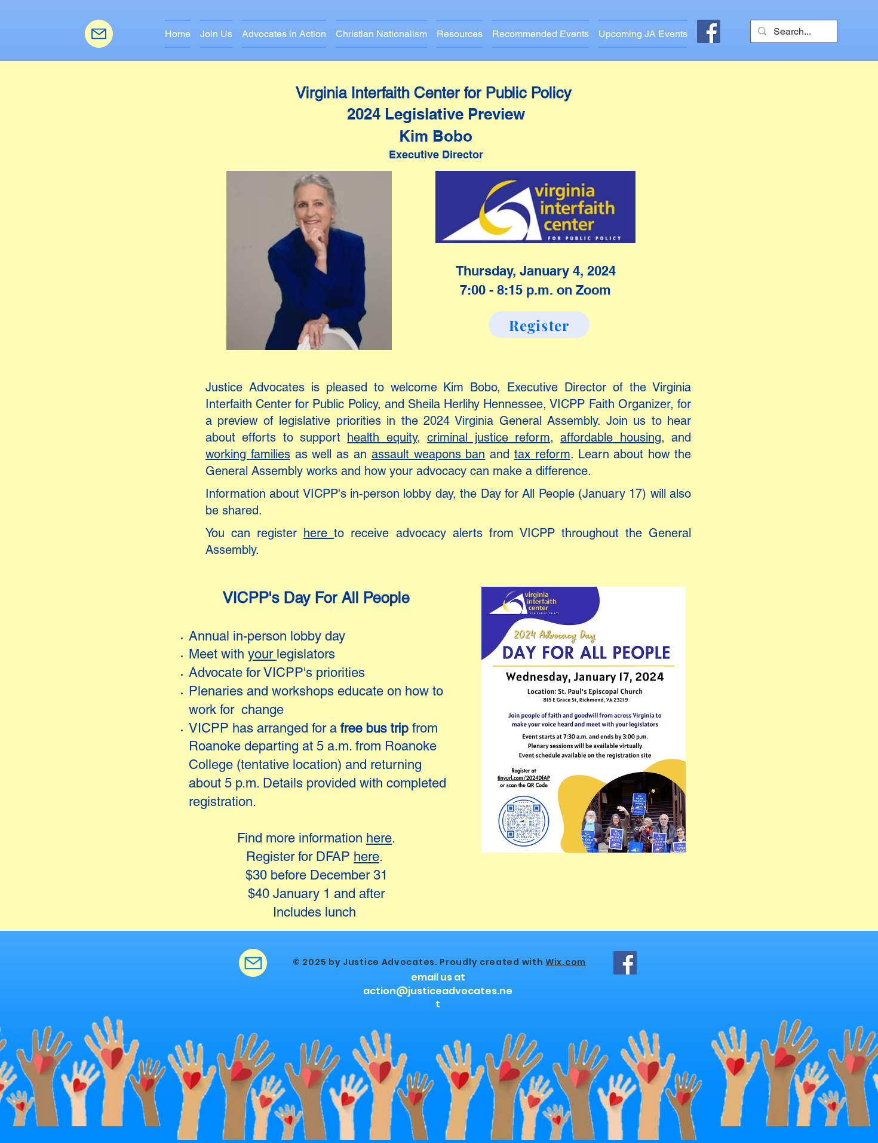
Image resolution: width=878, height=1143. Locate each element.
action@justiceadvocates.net (437, 997)
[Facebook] (708, 31)
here (318, 533)
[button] (284, 34)
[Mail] (99, 34)
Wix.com (565, 962)
